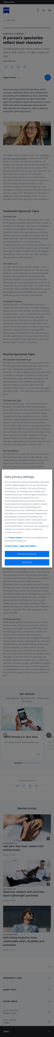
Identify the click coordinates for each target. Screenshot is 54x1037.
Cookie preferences (27, 554)
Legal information (27, 546)
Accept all (27, 562)
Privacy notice (15, 537)
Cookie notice (11, 546)
